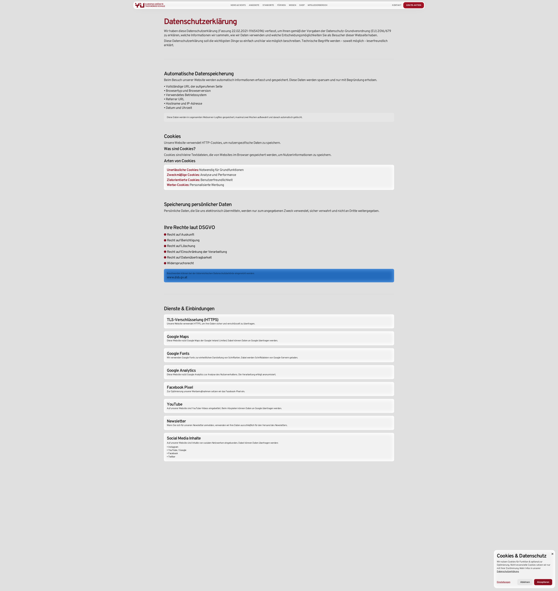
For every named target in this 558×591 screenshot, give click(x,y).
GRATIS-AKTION (413, 5)
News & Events (238, 5)
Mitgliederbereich (317, 5)
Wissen (292, 5)
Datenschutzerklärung (508, 571)
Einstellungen (503, 582)
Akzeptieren (543, 582)
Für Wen (281, 5)
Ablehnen (525, 582)
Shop (301, 5)
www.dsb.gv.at (177, 277)
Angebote (254, 5)
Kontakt (396, 5)
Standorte (268, 5)
